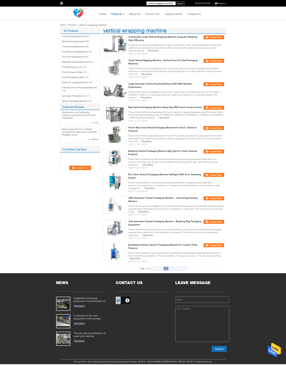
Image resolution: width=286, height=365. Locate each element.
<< (159, 268)
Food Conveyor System (72, 72)
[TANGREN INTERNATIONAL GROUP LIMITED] (78, 13)
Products (116, 13)
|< (153, 268)
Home (102, 13)
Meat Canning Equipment (73, 41)
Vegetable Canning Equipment (76, 62)
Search (180, 3)
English (221, 3)
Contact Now (215, 37)
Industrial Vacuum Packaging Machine (79, 87)
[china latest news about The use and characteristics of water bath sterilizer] (63, 338)
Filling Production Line (72, 67)
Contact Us (194, 13)
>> (178, 268)
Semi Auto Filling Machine (74, 96)
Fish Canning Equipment (73, 56)
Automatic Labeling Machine (75, 82)
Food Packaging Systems (73, 77)
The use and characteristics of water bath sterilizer (90, 334)
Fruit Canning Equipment (73, 46)
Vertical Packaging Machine (74, 101)
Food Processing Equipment (74, 51)
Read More (154, 50)
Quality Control (174, 13)
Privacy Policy (80, 361)
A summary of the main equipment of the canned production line (87, 317)
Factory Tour (152, 13)
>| (185, 268)
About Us (134, 13)
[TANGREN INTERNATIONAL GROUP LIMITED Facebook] (127, 299)
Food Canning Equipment (73, 36)
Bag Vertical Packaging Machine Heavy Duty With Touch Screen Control (165, 107)
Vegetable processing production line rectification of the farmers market (89, 300)
